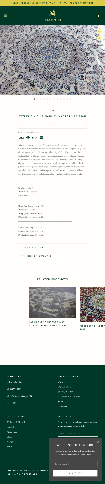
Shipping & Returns (32, 248)
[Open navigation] (5, 15)
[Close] (98, 441)
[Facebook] (8, 402)
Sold (52, 125)
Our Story (62, 381)
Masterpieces (12, 431)
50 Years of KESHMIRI (16, 422)
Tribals (9, 446)
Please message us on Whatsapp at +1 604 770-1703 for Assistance (52, 3)
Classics (10, 436)
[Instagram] (14, 402)
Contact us (62, 406)
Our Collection (64, 386)
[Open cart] (99, 15)
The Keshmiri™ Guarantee (69, 396)
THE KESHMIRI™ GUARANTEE (36, 256)
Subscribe (75, 473)
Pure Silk (10, 426)
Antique (10, 441)
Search (60, 401)
